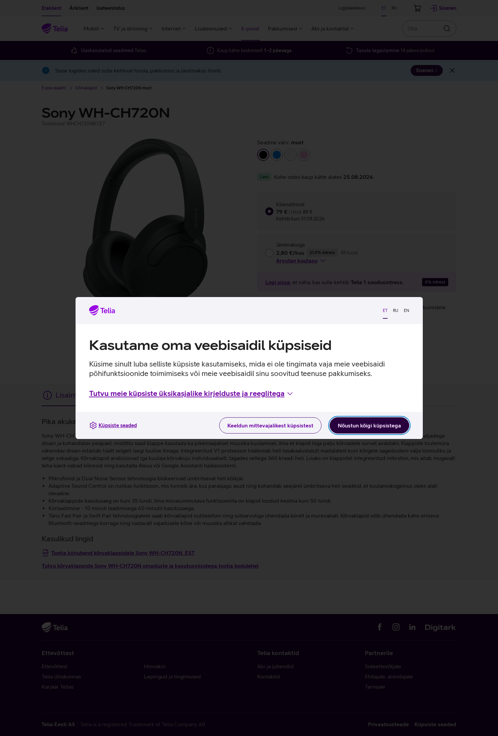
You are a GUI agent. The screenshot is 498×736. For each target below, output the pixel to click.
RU (395, 310)
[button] (191, 393)
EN (406, 310)
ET (385, 310)
